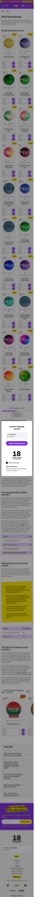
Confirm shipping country (16, 443)
